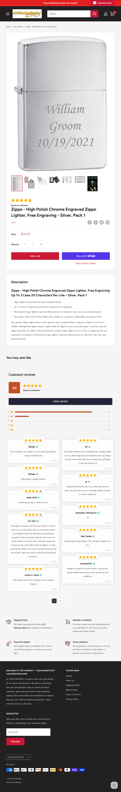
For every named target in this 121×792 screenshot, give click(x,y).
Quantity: (15, 244)
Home (8, 27)
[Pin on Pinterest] (95, 222)
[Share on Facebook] (89, 222)
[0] (112, 14)
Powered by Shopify (13, 782)
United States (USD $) (16, 757)
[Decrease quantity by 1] (24, 244)
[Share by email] (107, 222)
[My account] (105, 14)
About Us (70, 680)
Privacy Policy (72, 699)
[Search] (94, 13)
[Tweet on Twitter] (101, 222)
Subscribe (15, 741)
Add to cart (35, 256)
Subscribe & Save (105, 3)
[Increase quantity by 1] (41, 244)
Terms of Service (73, 694)
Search (69, 676)
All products (18, 27)
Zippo (13, 223)
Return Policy (72, 690)
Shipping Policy (73, 685)
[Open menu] (7, 14)
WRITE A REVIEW (60, 401)
